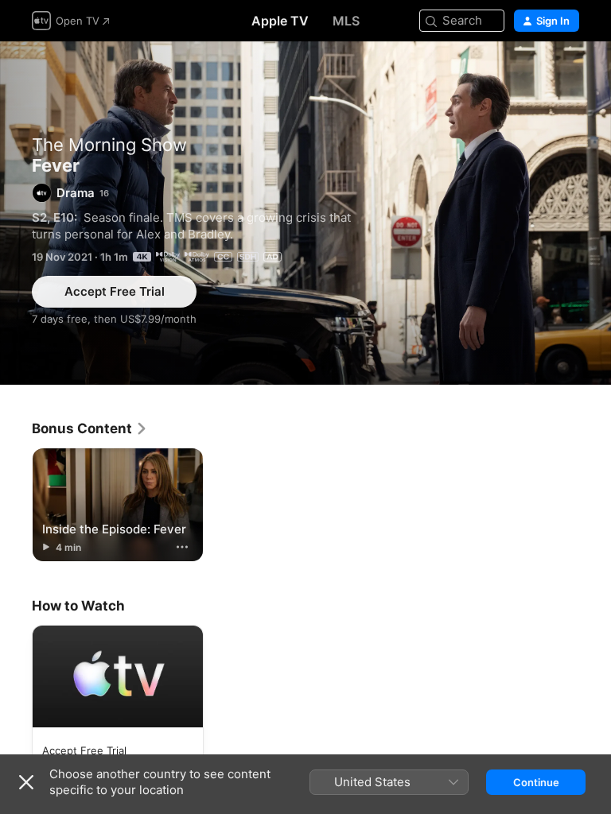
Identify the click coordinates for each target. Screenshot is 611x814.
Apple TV (280, 21)
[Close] (26, 782)
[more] (182, 547)
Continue (536, 782)
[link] (90, 428)
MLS (346, 21)
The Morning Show (109, 144)
